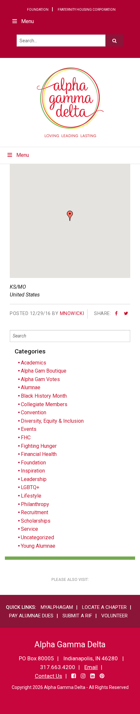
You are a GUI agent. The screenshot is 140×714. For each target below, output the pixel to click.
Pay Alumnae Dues (31, 616)
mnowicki (72, 313)
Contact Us (48, 676)
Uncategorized (37, 537)
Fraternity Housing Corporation (87, 9)
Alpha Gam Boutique (43, 371)
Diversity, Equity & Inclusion (52, 421)
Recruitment (34, 512)
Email (91, 667)
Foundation (38, 9)
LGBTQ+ (30, 487)
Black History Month (44, 396)
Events (28, 429)
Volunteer (114, 616)
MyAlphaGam (57, 607)
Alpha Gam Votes (40, 379)
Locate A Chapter (104, 607)
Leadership (34, 479)
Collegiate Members (44, 404)
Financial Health (39, 454)
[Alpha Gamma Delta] (70, 102)
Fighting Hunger (39, 446)
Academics (33, 363)
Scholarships (35, 521)
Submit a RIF (77, 616)
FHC (26, 437)
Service (29, 529)
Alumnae (30, 387)
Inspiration (33, 471)
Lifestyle (31, 496)
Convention (33, 412)
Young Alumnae (38, 546)
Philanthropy (35, 504)
